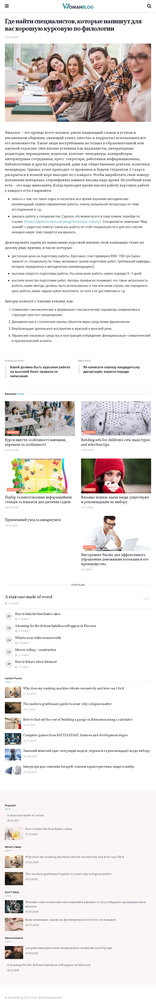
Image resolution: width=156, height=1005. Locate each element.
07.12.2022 (31, 834)
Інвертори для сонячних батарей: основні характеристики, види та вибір (78, 767)
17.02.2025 (87, 450)
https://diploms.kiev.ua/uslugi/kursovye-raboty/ (62, 221)
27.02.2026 (29, 693)
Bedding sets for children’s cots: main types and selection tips (115, 442)
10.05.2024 (31, 911)
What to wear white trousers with (38, 638)
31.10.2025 (29, 725)
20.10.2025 (29, 740)
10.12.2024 (87, 507)
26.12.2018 (13, 970)
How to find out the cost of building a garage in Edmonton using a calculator (78, 720)
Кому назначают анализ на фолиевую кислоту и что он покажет (70, 920)
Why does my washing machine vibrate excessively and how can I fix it (73, 688)
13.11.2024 (86, 569)
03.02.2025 (11, 507)
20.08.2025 (30, 756)
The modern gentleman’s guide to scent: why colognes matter (67, 704)
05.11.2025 (29, 709)
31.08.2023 (31, 953)
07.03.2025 (11, 450)
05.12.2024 (11, 525)
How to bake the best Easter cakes (37, 614)
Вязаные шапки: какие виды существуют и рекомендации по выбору (115, 500)
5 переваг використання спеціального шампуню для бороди (68, 948)
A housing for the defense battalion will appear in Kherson (55, 626)
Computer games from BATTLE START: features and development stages (75, 735)
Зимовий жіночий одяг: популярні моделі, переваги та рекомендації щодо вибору (86, 751)
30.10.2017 (13, 820)
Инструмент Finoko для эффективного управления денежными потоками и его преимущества (114, 560)
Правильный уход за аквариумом (33, 520)
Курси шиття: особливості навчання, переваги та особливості (35, 442)
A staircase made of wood (28, 597)
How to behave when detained (35, 662)
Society (13, 432)
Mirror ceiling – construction (35, 650)
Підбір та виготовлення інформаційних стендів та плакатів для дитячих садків (38, 500)
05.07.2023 (32, 925)
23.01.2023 (11, 37)
